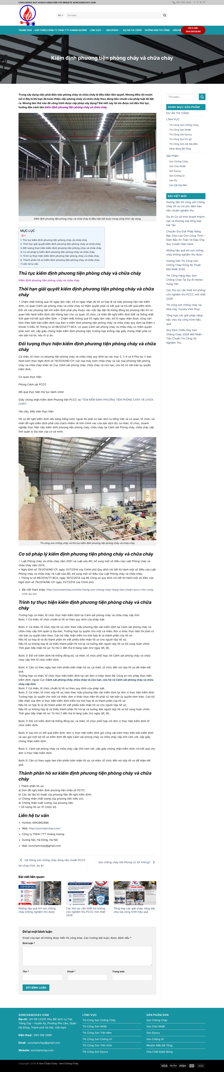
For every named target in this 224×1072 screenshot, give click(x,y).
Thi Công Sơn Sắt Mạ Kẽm (183, 144)
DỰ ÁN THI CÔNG (132, 30)
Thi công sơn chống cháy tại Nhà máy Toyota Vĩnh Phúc (184, 307)
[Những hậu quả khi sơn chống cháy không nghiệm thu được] (40, 893)
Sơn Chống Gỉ (176, 175)
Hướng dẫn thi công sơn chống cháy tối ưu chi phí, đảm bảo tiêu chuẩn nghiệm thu (185, 206)
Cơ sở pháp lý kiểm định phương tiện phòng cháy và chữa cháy (59, 252)
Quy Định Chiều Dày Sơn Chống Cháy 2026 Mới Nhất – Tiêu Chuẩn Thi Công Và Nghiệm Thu (184, 336)
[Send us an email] (204, 2)
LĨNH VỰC (95, 30)
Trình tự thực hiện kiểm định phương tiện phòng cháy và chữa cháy (61, 255)
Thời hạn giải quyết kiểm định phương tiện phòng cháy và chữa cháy (62, 244)
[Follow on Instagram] (198, 2)
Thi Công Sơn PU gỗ (180, 139)
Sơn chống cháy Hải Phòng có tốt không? (124, 862)
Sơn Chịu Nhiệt (177, 166)
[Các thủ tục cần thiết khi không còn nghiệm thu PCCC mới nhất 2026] (87, 893)
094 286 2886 (42, 1035)
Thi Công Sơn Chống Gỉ (97, 1039)
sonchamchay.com (42, 1050)
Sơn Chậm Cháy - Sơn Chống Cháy (58, 1063)
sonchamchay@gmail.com (44, 1042)
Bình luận (29, 943)
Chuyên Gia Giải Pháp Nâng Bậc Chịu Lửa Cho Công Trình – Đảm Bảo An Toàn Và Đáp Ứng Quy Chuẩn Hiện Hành (185, 238)
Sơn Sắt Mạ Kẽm (178, 185)
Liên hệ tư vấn (30, 263)
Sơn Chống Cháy (178, 161)
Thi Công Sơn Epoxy (180, 134)
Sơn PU (173, 180)
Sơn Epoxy (175, 171)
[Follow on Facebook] (194, 2)
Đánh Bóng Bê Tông (180, 148)
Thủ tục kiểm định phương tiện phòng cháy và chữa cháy (54, 240)
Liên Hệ (177, 30)
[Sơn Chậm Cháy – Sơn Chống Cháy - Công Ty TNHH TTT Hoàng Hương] (35, 15)
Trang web (118, 971)
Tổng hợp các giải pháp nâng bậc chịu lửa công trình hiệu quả (134, 910)
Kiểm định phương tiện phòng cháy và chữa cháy (49, 280)
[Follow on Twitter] (201, 2)
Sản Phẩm (112, 30)
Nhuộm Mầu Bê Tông (159, 1045)
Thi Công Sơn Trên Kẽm (97, 1032)
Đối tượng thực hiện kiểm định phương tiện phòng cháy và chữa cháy (62, 248)
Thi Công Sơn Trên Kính (97, 1045)
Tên (26, 971)
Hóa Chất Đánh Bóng (159, 1051)
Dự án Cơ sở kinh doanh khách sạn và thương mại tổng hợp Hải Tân (185, 221)
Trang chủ (25, 30)
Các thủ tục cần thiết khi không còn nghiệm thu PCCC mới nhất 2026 (85, 912)
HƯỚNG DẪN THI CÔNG (157, 30)
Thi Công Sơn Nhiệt (180, 129)
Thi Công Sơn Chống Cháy (184, 125)
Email (71, 971)
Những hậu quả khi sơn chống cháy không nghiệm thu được (37, 910)
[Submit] (164, 15)
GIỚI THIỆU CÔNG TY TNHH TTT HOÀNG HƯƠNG (61, 30)
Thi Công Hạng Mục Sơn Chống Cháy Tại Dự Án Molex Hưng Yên (184, 280)
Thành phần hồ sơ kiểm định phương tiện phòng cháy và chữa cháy (61, 260)
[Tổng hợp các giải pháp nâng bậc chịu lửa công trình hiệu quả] (135, 893)
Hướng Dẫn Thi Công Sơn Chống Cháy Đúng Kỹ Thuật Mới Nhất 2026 (183, 265)
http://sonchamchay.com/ (45, 828)
